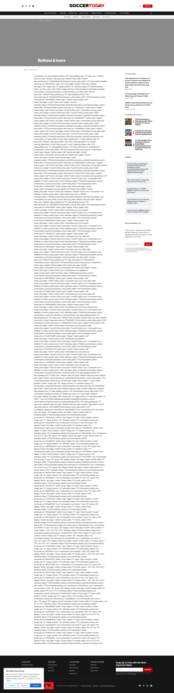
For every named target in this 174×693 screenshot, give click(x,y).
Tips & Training (73, 667)
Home (41, 21)
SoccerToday (26, 662)
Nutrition (75, 17)
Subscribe (148, 6)
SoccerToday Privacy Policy (107, 685)
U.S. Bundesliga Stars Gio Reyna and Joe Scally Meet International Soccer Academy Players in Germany (143, 144)
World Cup (67, 17)
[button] (140, 6)
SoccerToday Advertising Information (32, 667)
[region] (24, 678)
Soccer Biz (96, 17)
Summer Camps (85, 17)
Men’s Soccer (95, 667)
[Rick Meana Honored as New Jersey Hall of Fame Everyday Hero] (128, 132)
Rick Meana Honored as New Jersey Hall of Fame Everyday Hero (143, 132)
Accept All (36, 685)
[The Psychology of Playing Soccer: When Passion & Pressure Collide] (128, 121)
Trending (50, 667)
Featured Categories (97, 662)
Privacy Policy (132, 674)
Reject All (24, 685)
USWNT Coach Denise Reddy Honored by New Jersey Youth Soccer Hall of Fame (138, 105)
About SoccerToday (27, 665)
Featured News (52, 665)
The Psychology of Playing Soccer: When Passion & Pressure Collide (143, 122)
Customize (12, 685)
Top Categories (74, 662)
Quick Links (51, 662)
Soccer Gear (106, 17)
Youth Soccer (73, 673)
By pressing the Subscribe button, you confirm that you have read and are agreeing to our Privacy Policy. (138, 249)
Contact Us (96, 685)
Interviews (51, 670)
